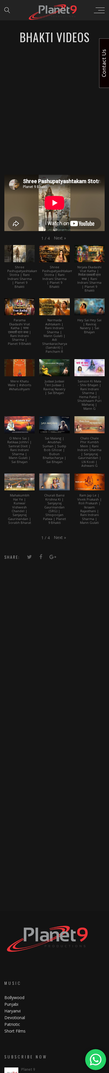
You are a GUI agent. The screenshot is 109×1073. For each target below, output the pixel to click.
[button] (60, 238)
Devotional (14, 1017)
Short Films (15, 1031)
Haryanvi (12, 1011)
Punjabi (11, 1004)
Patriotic (12, 1024)
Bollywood (14, 997)
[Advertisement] (54, 111)
